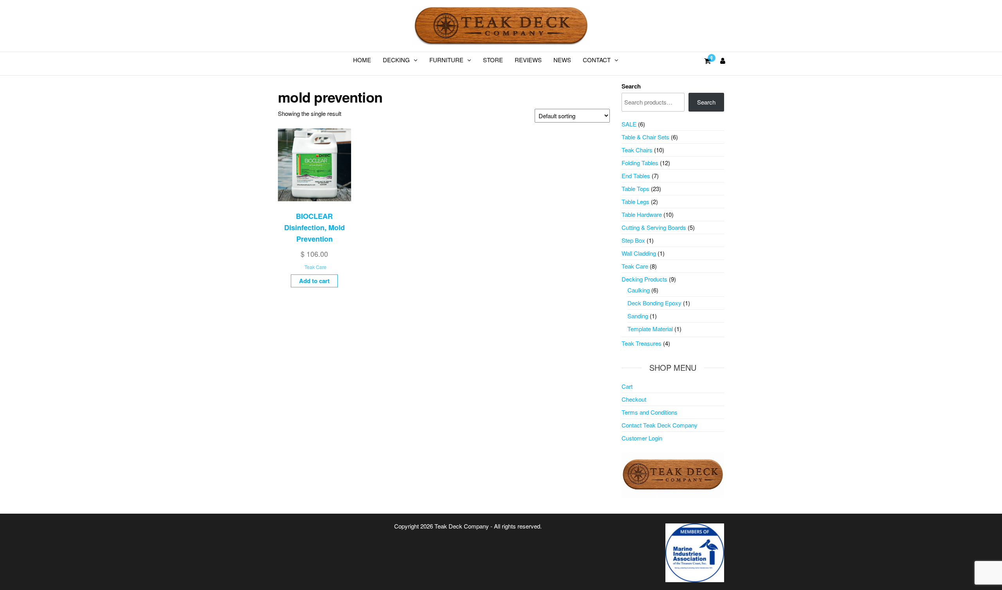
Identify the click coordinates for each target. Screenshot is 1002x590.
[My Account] (722, 60)
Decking (396, 60)
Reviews (528, 60)
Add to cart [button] (314, 280)
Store (493, 60)
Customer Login (642, 438)
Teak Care (315, 266)
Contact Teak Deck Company (659, 425)
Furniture (446, 60)
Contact (597, 60)
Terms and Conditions (650, 412)
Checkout (634, 399)
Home (362, 60)
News (562, 60)
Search (631, 86)
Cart (627, 386)
